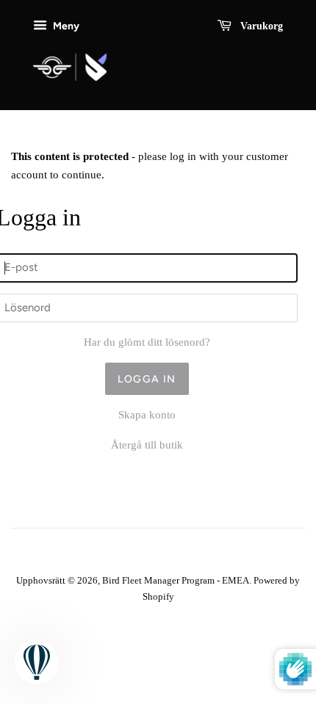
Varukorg (260, 26)
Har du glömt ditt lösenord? (147, 342)
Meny (65, 26)
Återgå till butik (147, 445)
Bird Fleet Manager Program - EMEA (175, 581)
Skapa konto (147, 415)
